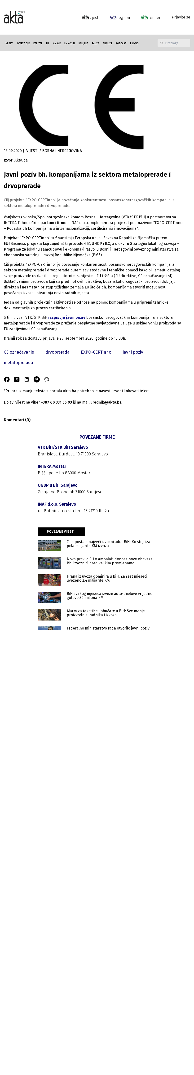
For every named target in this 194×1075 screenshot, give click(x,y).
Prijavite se (181, 17)
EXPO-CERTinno (96, 352)
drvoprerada (57, 352)
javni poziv (133, 352)
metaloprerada (18, 362)
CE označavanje (19, 352)
